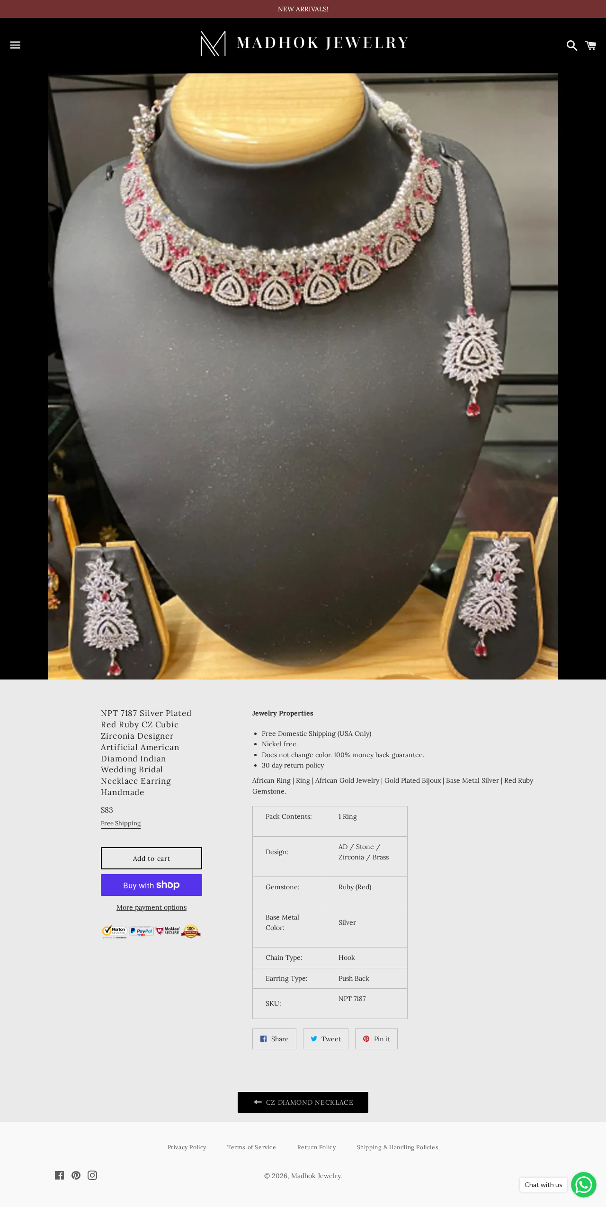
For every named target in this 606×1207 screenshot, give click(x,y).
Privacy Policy (187, 1147)
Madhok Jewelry (315, 1175)
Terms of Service (251, 1147)
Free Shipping (121, 823)
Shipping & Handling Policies (398, 1147)
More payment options (151, 907)
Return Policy (316, 1147)
